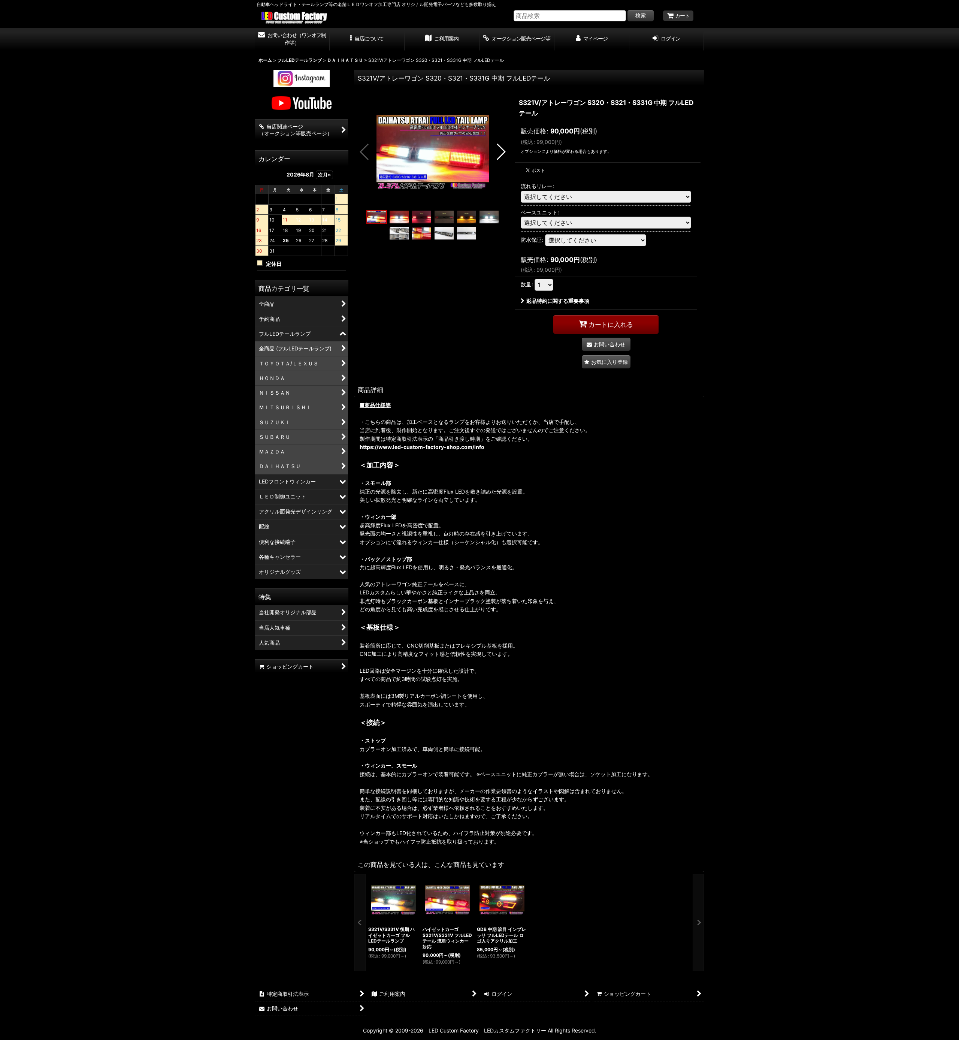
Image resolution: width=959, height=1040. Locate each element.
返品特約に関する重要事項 (557, 301)
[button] (367, 39)
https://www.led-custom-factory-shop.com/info (422, 447)
